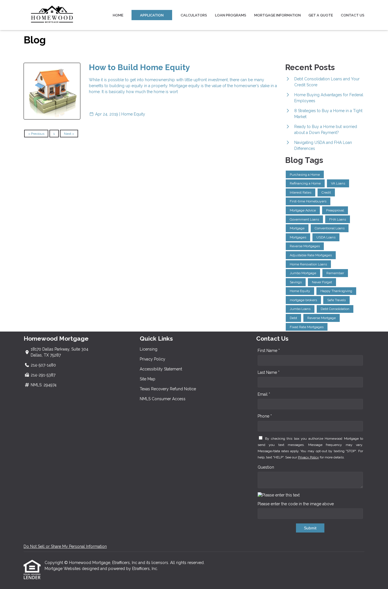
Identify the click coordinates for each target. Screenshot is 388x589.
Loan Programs (230, 15)
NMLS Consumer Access (162, 399)
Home (118, 15)
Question (266, 467)
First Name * (269, 350)
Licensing (148, 349)
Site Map (147, 379)
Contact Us (352, 15)
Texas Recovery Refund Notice (168, 389)
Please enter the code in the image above (296, 504)
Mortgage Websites (63, 568)
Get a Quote (320, 15)
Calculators (194, 15)
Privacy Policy (152, 359)
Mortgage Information (277, 15)
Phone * (265, 416)
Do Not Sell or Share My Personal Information (65, 546)
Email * (264, 394)
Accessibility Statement (161, 369)
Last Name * (268, 372)
